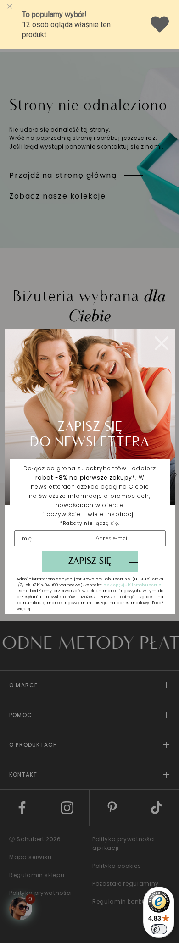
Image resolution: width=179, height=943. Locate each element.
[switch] (159, 929)
